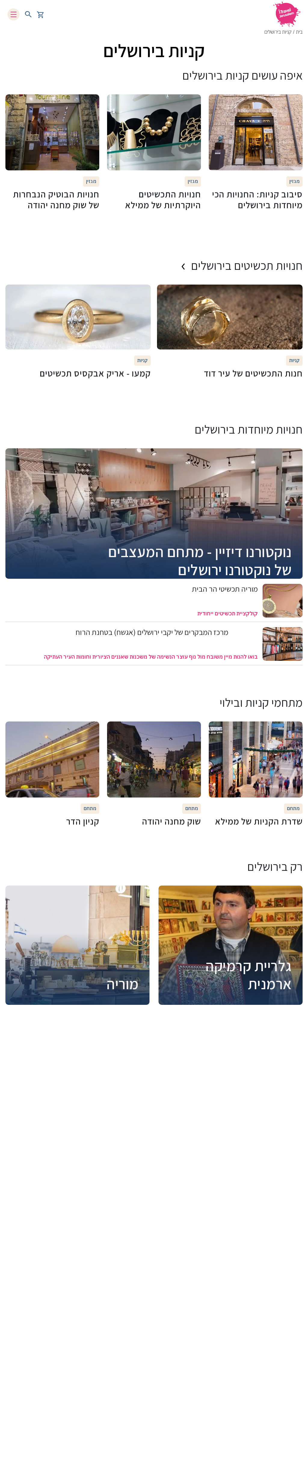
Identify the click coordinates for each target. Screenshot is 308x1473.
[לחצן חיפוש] (28, 14)
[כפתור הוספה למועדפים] (295, 101)
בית (299, 32)
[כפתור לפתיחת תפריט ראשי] (14, 14)
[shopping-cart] (40, 14)
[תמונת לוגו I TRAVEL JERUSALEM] (286, 14)
